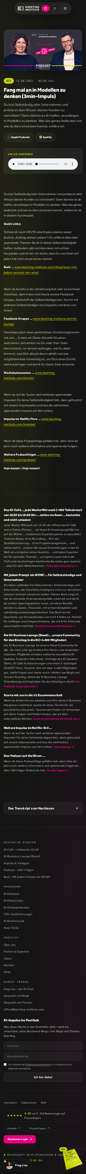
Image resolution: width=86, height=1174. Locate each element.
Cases (8, 958)
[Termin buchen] (45, 8)
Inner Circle (11, 927)
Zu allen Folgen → (57, 770)
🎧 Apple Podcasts (18, 137)
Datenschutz (29, 1102)
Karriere (9, 965)
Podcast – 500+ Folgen (19, 870)
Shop (7, 971)
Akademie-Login (20, 1139)
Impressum (10, 1102)
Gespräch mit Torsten (18, 1002)
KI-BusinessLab (14, 921)
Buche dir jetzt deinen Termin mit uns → (56, 718)
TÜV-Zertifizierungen (18, 914)
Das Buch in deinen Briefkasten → (55, 626)
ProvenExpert (39, 1128)
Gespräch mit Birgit (16, 995)
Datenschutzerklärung (38, 1064)
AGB (43, 1102)
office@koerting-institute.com (24, 1009)
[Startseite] (28, 8)
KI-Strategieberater (16, 907)
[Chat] (55, 8)
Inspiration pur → (64, 746)
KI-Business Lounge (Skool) (22, 856)
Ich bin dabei (43, 1077)
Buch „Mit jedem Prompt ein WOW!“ (27, 876)
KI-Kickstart (11, 893)
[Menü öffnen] (65, 8)
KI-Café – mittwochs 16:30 (21, 849)
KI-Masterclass (13, 900)
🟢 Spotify (45, 137)
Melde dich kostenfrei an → (62, 565)
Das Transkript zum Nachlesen (31, 808)
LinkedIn (13, 1128)
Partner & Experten (16, 951)
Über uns (10, 944)
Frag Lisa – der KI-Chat (18, 989)
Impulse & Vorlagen (16, 863)
